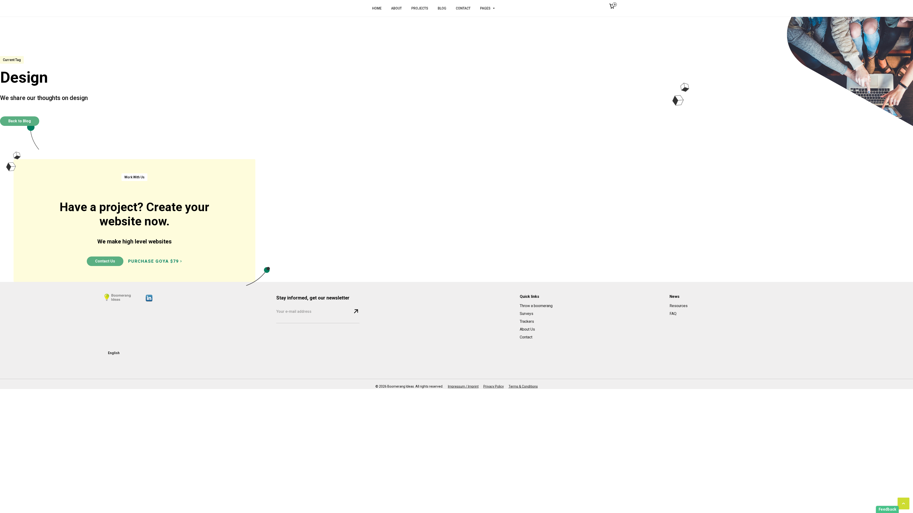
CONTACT (463, 8)
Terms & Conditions (523, 386)
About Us (527, 329)
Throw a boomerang (536, 306)
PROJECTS (419, 8)
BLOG (442, 8)
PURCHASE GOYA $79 (153, 261)
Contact (526, 337)
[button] (489, 8)
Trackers (527, 321)
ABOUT (396, 8)
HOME (377, 8)
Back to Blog (19, 121)
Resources (679, 306)
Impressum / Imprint (463, 386)
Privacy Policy (493, 386)
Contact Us (105, 261)
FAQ (673, 313)
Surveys (526, 313)
